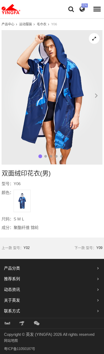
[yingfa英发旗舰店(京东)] (22, 323)
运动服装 (25, 24)
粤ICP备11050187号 (19, 349)
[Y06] (94, 38)
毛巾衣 (41, 24)
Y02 (26, 248)
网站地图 (11, 341)
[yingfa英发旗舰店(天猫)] (7, 323)
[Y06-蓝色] (22, 201)
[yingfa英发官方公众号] (36, 323)
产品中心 (8, 24)
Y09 (99, 248)
